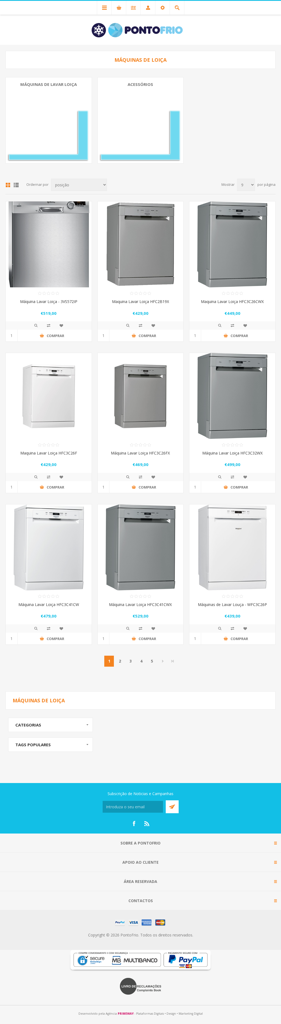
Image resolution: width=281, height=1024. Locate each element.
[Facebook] (134, 823)
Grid (7, 185)
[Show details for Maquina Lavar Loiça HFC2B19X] (141, 244)
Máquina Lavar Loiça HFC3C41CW (48, 604)
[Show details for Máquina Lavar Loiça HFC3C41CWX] (141, 547)
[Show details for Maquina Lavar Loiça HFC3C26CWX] (232, 244)
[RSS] (147, 823)
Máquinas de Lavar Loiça (48, 84)
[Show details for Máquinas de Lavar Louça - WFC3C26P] (232, 547)
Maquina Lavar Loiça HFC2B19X (140, 301)
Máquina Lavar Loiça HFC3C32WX (232, 453)
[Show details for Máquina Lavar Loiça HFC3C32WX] (232, 396)
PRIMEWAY (126, 1013)
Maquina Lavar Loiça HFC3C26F (48, 453)
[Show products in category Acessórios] (141, 120)
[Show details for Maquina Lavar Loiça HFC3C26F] (49, 396)
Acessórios (140, 84)
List (16, 185)
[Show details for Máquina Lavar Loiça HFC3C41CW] (49, 547)
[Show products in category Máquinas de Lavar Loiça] (49, 120)
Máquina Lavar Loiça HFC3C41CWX (140, 604)
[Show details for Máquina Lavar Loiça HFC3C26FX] (141, 396)
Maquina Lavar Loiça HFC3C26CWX (232, 301)
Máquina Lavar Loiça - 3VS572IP (48, 301)
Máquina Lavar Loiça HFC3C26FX (140, 453)
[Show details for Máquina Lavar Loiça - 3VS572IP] (49, 244)
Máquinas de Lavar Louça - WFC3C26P (232, 604)
